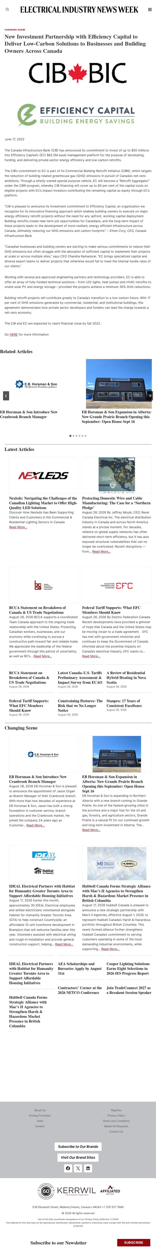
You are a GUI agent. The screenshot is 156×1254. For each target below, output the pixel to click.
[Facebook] (68, 1168)
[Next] (150, 395)
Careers (40, 1126)
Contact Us (116, 1131)
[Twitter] (78, 1168)
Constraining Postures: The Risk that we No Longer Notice (80, 705)
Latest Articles (19, 449)
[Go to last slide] (6, 395)
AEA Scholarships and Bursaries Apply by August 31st (80, 968)
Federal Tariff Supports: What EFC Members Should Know (111, 610)
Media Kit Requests (116, 1126)
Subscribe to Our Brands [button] (78, 1147)
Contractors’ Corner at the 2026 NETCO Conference (80, 990)
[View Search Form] (7, 9)
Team (40, 1120)
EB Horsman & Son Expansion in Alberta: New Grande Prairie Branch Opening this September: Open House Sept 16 (116, 416)
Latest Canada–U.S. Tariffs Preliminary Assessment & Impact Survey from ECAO (80, 677)
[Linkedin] (88, 1168)
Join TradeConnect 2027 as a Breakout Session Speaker (129, 990)
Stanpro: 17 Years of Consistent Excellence (124, 703)
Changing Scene (15, 29)
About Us (40, 1110)
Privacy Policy (116, 1115)
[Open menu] (150, 9)
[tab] (70, 436)
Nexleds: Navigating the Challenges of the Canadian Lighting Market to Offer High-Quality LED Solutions (43, 503)
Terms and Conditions (116, 1120)
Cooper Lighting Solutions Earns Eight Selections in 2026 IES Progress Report (128, 968)
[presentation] (37, 384)
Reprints (116, 1110)
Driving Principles (40, 1115)
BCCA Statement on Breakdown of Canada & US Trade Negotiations (37, 610)
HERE (14, 334)
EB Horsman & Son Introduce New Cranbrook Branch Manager (28, 414)
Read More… (18, 527)
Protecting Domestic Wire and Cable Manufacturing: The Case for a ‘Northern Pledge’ (116, 503)
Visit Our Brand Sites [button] (78, 1157)
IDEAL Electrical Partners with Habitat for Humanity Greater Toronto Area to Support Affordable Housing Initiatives (42, 891)
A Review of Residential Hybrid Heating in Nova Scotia (126, 677)
